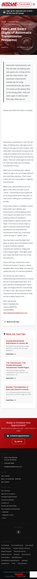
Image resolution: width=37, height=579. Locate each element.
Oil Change (5, 545)
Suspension (5, 563)
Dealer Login (21, 576)
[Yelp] (18, 532)
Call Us (19, 441)
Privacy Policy (9, 576)
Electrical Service (20, 551)
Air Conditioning (17, 545)
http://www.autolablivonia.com (15, 313)
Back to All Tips (13, 322)
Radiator (25, 560)
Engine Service (6, 554)
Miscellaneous (17, 557)
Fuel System (5, 557)
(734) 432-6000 (24, 4)
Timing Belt (12, 47)
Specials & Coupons (8, 494)
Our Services (5, 491)
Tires (4, 518)
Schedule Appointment (19, 436)
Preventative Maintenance (10, 560)
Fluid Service (26, 554)
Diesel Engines (6, 551)
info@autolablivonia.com (13, 467)
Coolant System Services (21, 548)
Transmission (22, 563)
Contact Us (5, 503)
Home (3, 21)
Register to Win (8, 515)
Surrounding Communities (10, 509)
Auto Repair (29, 545)
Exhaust (16, 554)
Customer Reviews (7, 500)
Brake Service (6, 548)
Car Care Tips (13, 21)
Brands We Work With (8, 506)
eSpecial (5, 512)
